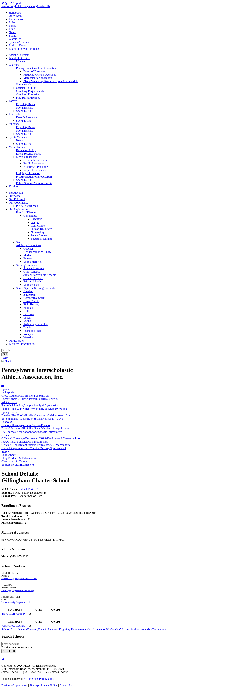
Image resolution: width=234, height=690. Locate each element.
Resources (7, 6)
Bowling (19, 405)
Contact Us (43, 6)
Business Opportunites (14, 685)
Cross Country (31, 301)
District (5, 647)
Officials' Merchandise (58, 444)
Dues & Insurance (26, 117)
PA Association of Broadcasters (34, 176)
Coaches (14, 64)
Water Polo (51, 398)
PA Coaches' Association (15, 431)
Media (27, 255)
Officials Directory (37, 441)
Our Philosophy (18, 199)
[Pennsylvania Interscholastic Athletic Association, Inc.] (6, 361)
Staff (19, 242)
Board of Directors (19, 58)
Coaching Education (28, 94)
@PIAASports (13, 3)
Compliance (38, 225)
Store (4, 451)
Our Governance (18, 202)
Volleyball (29, 334)
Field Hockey (31, 304)
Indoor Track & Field (13, 408)
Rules (12, 22)
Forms (12, 25)
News (12, 32)
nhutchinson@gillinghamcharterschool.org (19, 578)
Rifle (29, 408)
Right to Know (17, 45)
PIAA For (21, 6)
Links (12, 29)
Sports (5, 389)
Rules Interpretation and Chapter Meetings (25, 448)
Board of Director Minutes (24, 48)
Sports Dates (23, 110)
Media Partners (17, 147)
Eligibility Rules (25, 104)
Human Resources (41, 228)
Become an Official (36, 438)
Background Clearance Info (64, 438)
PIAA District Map (27, 205)
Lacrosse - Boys (62, 415)
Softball (27, 320)
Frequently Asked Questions (39, 74)
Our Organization (19, 209)
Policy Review (39, 235)
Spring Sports (9, 412)
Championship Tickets (14, 461)
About (31, 6)
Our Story (14, 195)
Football (28, 307)
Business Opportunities (22, 343)
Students (14, 124)
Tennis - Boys (18, 418)
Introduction (16, 192)
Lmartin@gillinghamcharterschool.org (17, 590)
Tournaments (54, 431)
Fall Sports (7, 392)
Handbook (15, 12)
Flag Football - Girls (23, 415)
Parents (13, 100)
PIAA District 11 (30, 489)
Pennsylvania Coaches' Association (36, 68)
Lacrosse (28, 314)
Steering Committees (28, 265)
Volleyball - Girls (35, 398)
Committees (30, 215)
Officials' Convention (13, 444)
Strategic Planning (41, 238)
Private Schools (32, 281)
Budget (35, 222)
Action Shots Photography (38, 678)
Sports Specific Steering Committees (37, 288)
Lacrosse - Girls (44, 415)
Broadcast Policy (26, 150)
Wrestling (28, 337)
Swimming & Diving (35, 324)
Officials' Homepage (13, 438)
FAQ (4, 441)
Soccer (27, 317)
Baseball (28, 291)
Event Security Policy (28, 153)
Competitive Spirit (33, 297)
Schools (6, 421)
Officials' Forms (35, 444)
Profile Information (34, 163)
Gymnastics (51, 405)
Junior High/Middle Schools (39, 274)
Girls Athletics (31, 271)
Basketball (29, 294)
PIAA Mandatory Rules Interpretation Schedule (50, 81)
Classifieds (15, 38)
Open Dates (15, 15)
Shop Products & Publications (18, 458)
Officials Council (33, 278)
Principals (14, 114)
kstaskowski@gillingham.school (15, 602)
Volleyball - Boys (53, 418)
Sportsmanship (24, 84)
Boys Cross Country (14, 613)
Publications (16, 19)
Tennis (27, 327)
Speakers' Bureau (19, 42)
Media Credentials (26, 156)
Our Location (16, 340)
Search (8, 651)
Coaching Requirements (30, 91)
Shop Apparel (9, 454)
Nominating (37, 232)
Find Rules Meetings (28, 97)
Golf (26, 311)
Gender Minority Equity (37, 251)
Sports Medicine (18, 137)
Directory (46, 425)
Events (13, 35)
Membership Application (37, 77)
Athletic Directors (19, 54)
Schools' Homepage (12, 425)
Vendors (13, 186)
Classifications (32, 425)
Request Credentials (34, 170)
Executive (36, 219)
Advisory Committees (28, 245)
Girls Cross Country (13, 625)
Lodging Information (28, 173)
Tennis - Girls (17, 398)
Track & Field (35, 418)
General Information (35, 160)
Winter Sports (9, 402)
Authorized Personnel (35, 166)
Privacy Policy (49, 685)
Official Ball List (25, 87)
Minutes (20, 61)
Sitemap (34, 685)
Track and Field (32, 330)
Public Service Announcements (34, 183)
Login (4, 357)
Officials (6, 435)
